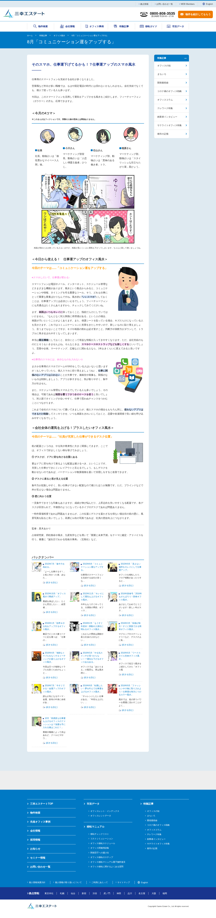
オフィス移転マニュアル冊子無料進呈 (107, 862)
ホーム (30, 35)
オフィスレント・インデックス (104, 811)
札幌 (62, 893)
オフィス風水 (59, 35)
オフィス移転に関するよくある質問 (106, 866)
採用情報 (35, 839)
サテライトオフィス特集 (169, 125)
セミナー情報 (37, 857)
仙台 (73, 893)
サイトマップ (123, 882)
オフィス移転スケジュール (102, 843)
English (209, 4)
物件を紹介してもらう (198, 14)
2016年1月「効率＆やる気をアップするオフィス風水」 (54, 626)
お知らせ (35, 848)
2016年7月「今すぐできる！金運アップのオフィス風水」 (54, 688)
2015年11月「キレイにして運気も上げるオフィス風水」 (92, 596)
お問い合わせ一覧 (164, 4)
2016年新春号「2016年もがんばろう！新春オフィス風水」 (130, 596)
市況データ (93, 803)
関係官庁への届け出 (99, 852)
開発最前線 (162, 82)
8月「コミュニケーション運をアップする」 (90, 35)
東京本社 (49, 893)
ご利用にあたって (99, 882)
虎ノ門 (107, 893)
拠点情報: (34, 893)
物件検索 (35, 812)
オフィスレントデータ (100, 816)
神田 (119, 893)
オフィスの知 (164, 65)
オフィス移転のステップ (101, 857)
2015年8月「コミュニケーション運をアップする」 (92, 567)
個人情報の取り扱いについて (68, 882)
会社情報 (35, 830)
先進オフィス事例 (40, 821)
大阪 (154, 893)
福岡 (165, 893)
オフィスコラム (165, 99)
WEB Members (188, 4)
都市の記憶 (162, 134)
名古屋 (142, 893)
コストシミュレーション (101, 838)
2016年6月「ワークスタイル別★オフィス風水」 (130, 656)
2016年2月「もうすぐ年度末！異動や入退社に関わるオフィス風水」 (92, 626)
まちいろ (161, 74)
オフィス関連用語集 (99, 848)
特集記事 (43, 35)
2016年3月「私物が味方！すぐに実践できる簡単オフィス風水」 (130, 626)
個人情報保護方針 (37, 882)
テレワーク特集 (165, 108)
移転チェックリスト (99, 834)
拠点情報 (144, 4)
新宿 (84, 893)
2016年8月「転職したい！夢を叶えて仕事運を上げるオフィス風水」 (92, 688)
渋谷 (95, 893)
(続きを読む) (51, 582)
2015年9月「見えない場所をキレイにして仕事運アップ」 (130, 567)
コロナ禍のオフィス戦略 (169, 91)
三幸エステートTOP (41, 803)
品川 (130, 893)
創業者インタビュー (167, 117)
